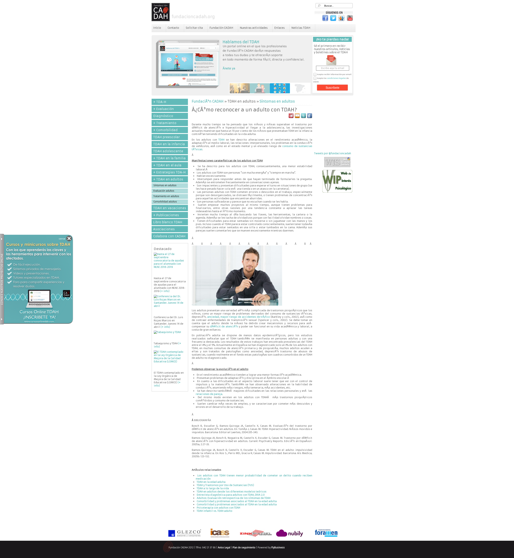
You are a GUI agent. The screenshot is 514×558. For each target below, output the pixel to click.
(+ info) (164, 291)
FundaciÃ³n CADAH (207, 101)
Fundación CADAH (221, 28)
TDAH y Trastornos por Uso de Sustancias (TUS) (225, 485)
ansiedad (213, 316)
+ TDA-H (159, 102)
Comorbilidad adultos (165, 201)
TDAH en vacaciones (169, 208)
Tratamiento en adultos (166, 196)
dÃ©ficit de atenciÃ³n (224, 326)
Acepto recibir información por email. (334, 74)
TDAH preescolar (166, 137)
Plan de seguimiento (244, 547)
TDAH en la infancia (169, 144)
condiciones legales (336, 78)
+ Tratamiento (164, 123)
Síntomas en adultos (164, 185)
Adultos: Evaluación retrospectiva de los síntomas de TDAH (233, 497)
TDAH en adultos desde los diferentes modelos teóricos (231, 491)
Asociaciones (164, 229)
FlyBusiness (278, 547)
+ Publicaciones (166, 215)
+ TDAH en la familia (169, 158)
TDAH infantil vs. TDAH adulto (214, 510)
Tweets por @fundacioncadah (332, 153)
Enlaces (279, 28)
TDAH (221, 139)
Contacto (173, 28)
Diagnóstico (163, 116)
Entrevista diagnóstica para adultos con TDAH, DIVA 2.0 (231, 494)
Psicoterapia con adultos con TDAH (218, 507)
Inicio (157, 28)
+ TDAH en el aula (167, 165)
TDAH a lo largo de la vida (213, 488)
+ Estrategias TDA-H (169, 172)
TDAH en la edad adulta (211, 481)
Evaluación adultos (163, 190)
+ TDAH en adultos (168, 179)
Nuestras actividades (254, 28)
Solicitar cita (194, 28)
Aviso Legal (224, 547)
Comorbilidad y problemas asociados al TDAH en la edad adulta (237, 501)
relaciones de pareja (209, 394)
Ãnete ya (229, 68)
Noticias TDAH (300, 28)
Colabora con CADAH (169, 236)
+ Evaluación (163, 109)
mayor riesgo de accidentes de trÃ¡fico (245, 316)
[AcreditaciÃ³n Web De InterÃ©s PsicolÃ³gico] (337, 191)
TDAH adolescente (168, 151)
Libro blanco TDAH (167, 222)
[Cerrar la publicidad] (66, 239)
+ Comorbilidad (165, 130)
